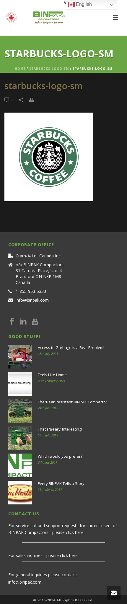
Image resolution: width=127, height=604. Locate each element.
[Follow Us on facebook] (11, 322)
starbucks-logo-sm (49, 68)
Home (20, 68)
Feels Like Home (52, 374)
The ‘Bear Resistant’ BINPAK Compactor (72, 402)
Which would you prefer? (60, 456)
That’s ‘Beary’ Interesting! (60, 429)
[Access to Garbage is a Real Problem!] (20, 356)
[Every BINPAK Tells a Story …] (20, 492)
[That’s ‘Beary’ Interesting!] (20, 438)
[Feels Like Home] (20, 384)
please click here (68, 532)
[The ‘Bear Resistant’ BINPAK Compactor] (20, 411)
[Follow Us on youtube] (34, 322)
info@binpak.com (32, 300)
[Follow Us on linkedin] (23, 322)
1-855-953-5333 (31, 291)
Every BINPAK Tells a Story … (63, 483)
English (83, 4)
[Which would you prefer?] (20, 465)
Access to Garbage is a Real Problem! (71, 347)
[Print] (34, 99)
